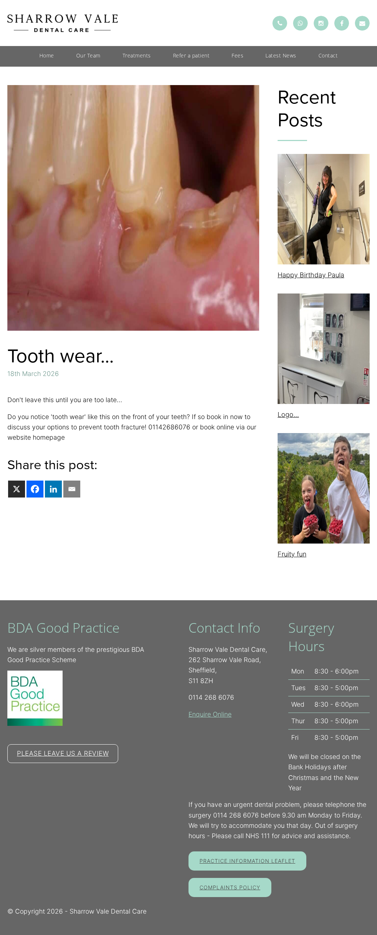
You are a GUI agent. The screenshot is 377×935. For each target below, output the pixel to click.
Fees (237, 55)
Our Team (88, 55)
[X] (16, 489)
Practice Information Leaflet (247, 861)
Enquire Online (210, 714)
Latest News (280, 55)
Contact (328, 55)
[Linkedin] (53, 489)
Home (46, 55)
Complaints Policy (230, 887)
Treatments (137, 55)
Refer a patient (191, 55)
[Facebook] (35, 489)
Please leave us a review (63, 753)
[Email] (71, 489)
